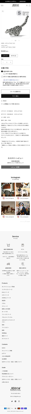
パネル (3, 303)
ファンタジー (5, 327)
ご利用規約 (5, 371)
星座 (3, 324)
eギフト (4, 353)
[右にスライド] (19, 40)
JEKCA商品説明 (6, 356)
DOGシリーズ (5, 292)
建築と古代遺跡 (6, 309)
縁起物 (3, 300)
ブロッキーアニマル (7, 317)
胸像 (3, 330)
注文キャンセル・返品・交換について (12, 362)
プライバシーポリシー (8, 376)
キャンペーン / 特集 (7, 350)
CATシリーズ (5, 295)
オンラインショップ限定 (8, 286)
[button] (2, 5)
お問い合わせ (5, 382)
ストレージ (5, 306)
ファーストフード (6, 314)
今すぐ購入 (15, 96)
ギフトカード (5, 338)
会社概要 (4, 359)
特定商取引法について (8, 374)
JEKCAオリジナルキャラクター (8, 321)
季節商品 (4, 333)
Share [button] (4, 101)
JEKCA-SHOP (12, 411)
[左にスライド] (12, 40)
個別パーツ (5, 336)
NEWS (3, 348)
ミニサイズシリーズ (7, 289)
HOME (2, 43)
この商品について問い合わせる (11, 104)
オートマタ (5, 311)
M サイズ (13, 55)
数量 (2, 59)
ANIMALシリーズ (6, 298)
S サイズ (5, 55)
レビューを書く (15, 167)
